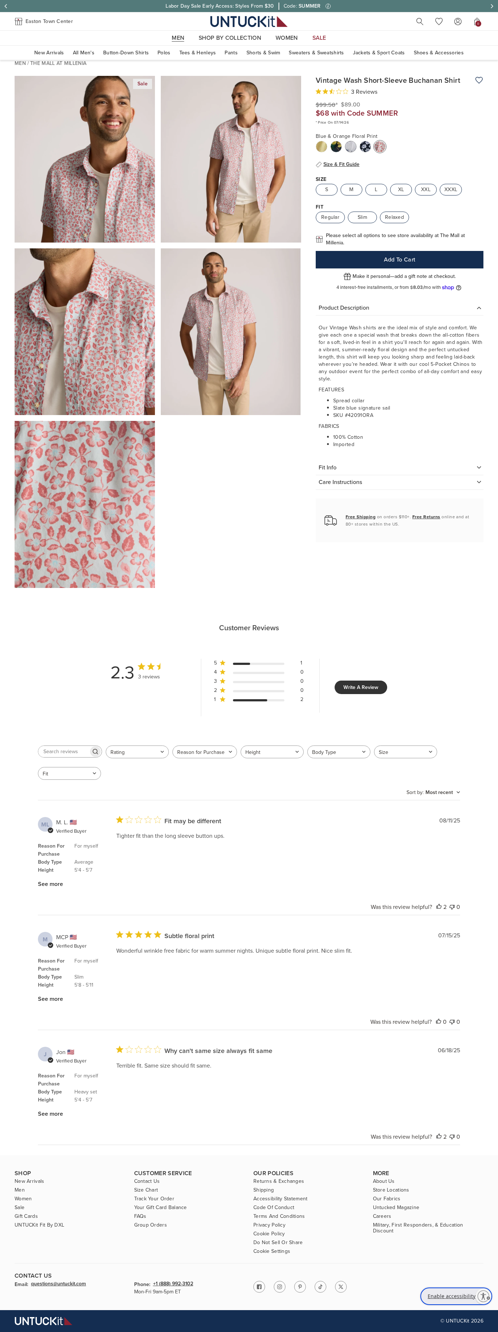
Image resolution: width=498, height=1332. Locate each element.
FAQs (140, 1216)
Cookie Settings (271, 1251)
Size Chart (146, 1190)
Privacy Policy (269, 1225)
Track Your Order (154, 1199)
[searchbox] (63, 751)
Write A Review (360, 687)
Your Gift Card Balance (160, 1208)
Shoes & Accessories (439, 53)
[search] (420, 21)
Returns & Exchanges (278, 1181)
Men (20, 63)
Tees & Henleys (197, 53)
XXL (426, 189)
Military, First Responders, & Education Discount (418, 1228)
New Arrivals (49, 53)
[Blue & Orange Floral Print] (380, 146)
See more (50, 884)
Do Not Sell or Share (278, 1243)
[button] (44, 21)
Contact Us (147, 1181)
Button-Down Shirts (126, 53)
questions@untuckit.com (58, 1284)
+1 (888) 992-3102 (173, 1284)
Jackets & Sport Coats (379, 53)
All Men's (84, 53)
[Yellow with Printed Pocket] (321, 146)
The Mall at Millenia (58, 63)
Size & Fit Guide (341, 164)
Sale (19, 1208)
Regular (330, 217)
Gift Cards (26, 1216)
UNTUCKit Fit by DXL (39, 1225)
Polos (163, 53)
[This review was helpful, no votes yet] (438, 1022)
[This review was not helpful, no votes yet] (452, 907)
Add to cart (400, 259)
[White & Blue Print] (351, 146)
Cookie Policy (269, 1234)
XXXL (450, 189)
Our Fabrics (387, 1199)
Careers (382, 1216)
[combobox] (137, 752)
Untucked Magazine (396, 1208)
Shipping (263, 1190)
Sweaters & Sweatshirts (316, 53)
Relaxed (394, 217)
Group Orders (150, 1225)
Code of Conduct (273, 1208)
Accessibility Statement (280, 1199)
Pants (231, 53)
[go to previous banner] (5, 6)
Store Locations (391, 1190)
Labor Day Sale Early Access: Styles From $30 (220, 6)
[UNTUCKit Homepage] (249, 21)
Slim (362, 217)
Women (23, 1199)
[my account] (457, 21)
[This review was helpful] (438, 907)
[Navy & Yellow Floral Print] (336, 146)
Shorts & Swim (263, 53)
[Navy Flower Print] (365, 146)
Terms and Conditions (279, 1216)
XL (401, 189)
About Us (384, 1181)
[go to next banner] (492, 6)
